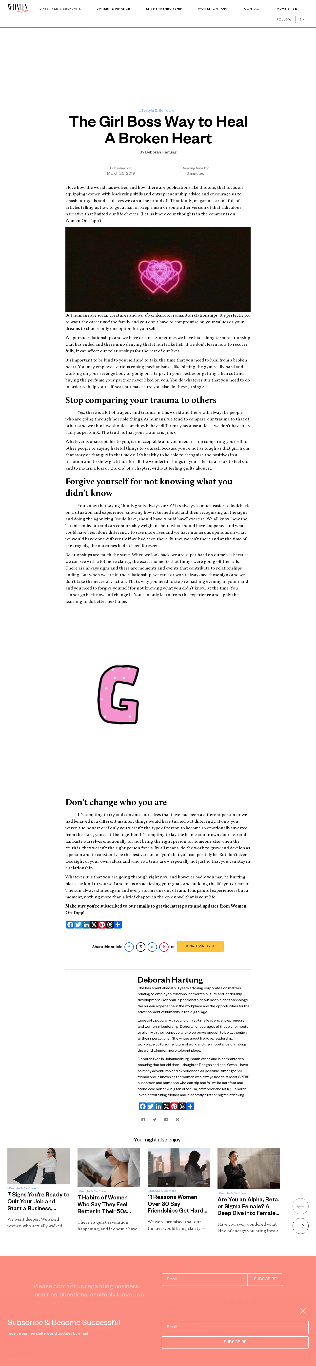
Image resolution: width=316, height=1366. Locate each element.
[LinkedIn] (85, 925)
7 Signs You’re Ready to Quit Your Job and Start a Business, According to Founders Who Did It (38, 1209)
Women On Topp (213, 9)
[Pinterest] (101, 925)
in (152, 947)
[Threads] (109, 925)
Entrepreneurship (164, 9)
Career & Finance (113, 9)
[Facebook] (69, 925)
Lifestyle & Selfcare (60, 9)
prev (301, 1206)
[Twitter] (77, 925)
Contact (252, 9)
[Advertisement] (158, 64)
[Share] (117, 925)
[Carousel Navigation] (294, 1214)
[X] (93, 925)
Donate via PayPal (200, 946)
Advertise (287, 9)
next (301, 1226)
